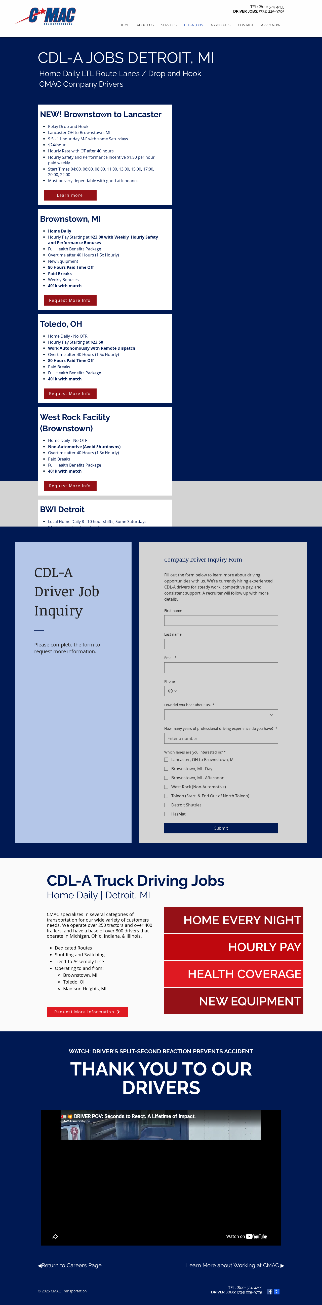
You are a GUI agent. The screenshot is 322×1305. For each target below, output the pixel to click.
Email (170, 657)
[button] (270, 25)
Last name (173, 634)
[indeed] (276, 1291)
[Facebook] (269, 1291)
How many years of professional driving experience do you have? (220, 728)
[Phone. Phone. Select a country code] (173, 691)
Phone (169, 681)
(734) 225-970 (270, 11)
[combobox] (221, 714)
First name (173, 610)
